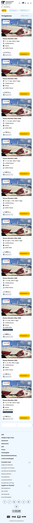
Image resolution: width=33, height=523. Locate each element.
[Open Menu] (31, 3)
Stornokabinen (5, 477)
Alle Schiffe (4, 491)
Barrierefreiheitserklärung (8, 455)
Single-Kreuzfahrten (7, 465)
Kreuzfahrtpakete (6, 497)
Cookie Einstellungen (7, 458)
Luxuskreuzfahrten (6, 480)
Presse (3, 449)
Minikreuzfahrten (6, 474)
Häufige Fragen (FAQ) (7, 437)
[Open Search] (19, 3)
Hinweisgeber (5, 452)
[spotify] (16, 506)
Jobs (2, 446)
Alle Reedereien (5, 488)
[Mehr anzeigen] (29, 462)
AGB (2, 434)
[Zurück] (16, 425)
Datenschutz (5, 443)
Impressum (4, 440)
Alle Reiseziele (5, 494)
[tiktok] (23, 502)
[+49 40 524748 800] (25, 3)
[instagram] (14, 502)
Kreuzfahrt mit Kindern (8, 468)
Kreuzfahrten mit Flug (7, 483)
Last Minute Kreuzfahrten (8, 471)
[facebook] (5, 502)
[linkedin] (28, 502)
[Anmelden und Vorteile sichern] (28, 3)
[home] (1, 6)
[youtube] (19, 502)
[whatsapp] (9, 502)
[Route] (28, 33)
